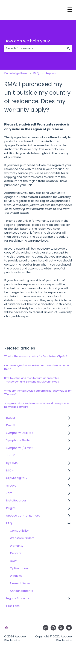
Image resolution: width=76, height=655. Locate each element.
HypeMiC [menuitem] (12, 463)
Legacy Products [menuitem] (17, 598)
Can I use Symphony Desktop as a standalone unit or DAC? (37, 367)
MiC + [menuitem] (10, 470)
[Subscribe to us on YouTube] (69, 628)
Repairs (50, 73)
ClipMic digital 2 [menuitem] (16, 478)
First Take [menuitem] (13, 606)
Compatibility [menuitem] (19, 531)
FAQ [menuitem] (9, 523)
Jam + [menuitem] (10, 493)
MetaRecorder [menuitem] (16, 500)
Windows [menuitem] (16, 576)
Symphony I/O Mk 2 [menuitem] (19, 448)
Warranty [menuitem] (16, 546)
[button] (69, 418)
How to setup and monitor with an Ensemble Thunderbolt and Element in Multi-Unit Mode (31, 379)
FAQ (36, 73)
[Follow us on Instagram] (53, 628)
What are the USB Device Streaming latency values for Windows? (38, 392)
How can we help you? (27, 41)
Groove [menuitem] (11, 486)
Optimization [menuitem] (19, 568)
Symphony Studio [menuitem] (18, 440)
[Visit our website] (45, 628)
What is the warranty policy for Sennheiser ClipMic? (36, 356)
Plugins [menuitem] (11, 508)
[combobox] (34, 48)
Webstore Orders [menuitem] (22, 538)
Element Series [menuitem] (20, 583)
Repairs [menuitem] (15, 553)
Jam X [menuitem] (10, 455)
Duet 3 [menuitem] (10, 425)
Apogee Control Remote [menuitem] (23, 516)
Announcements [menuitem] (21, 591)
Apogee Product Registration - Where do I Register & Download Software (36, 405)
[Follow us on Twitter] (61, 628)
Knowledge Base (15, 73)
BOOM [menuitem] (10, 418)
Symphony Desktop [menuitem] (19, 433)
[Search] (68, 48)
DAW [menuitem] (13, 561)
